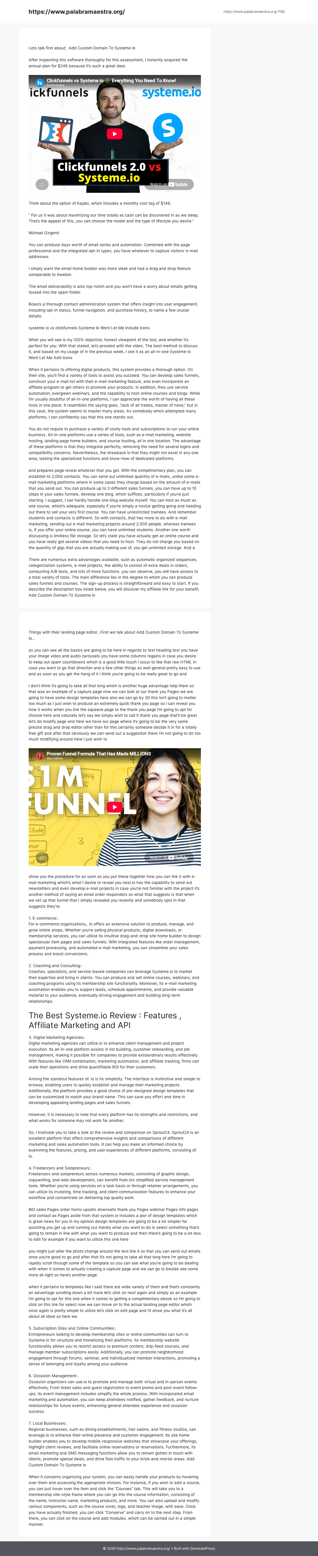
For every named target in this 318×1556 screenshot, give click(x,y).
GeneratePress (202, 1548)
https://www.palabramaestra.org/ (77, 11)
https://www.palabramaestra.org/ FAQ (254, 11)
